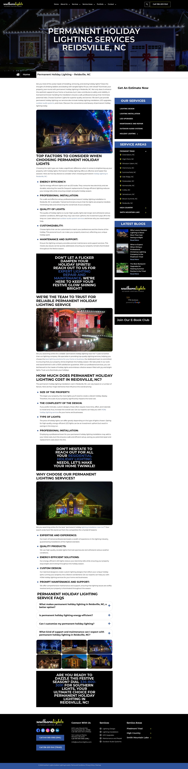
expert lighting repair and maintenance (72, 275)
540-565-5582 (80, 738)
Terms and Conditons (78, 765)
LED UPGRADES (126, 119)
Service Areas (88, 4)
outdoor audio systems (45, 103)
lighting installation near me (93, 527)
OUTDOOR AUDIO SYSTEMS (131, 129)
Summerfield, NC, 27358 (80, 730)
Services (75, 4)
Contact (111, 4)
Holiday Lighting (128, 134)
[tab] (74, 606)
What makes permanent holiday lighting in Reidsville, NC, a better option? (73, 606)
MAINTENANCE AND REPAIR (131, 124)
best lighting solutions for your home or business (64, 359)
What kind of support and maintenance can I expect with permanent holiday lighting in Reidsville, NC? (71, 633)
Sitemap (98, 765)
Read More (134, 240)
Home (56, 4)
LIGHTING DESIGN (127, 109)
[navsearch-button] (147, 4)
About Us (64, 4)
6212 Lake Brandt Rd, (79, 728)
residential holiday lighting (74, 457)
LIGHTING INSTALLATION (130, 114)
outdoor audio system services (72, 218)
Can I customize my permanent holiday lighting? (66, 624)
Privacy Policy (90, 765)
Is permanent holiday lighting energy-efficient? (66, 615)
